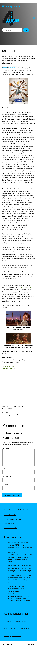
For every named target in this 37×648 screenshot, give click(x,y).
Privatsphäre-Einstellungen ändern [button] (15, 621)
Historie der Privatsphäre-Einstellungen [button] (17, 628)
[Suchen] (26, 30)
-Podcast (12, 519)
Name (4, 468)
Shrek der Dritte (7, 369)
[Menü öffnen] (34, 18)
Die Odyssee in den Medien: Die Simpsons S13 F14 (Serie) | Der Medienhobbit (18, 545)
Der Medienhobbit (10, 515)
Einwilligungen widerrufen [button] (12, 636)
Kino (23, 406)
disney (7, 415)
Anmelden (31, 644)
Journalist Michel (9, 523)
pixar (10, 415)
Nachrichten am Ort (10, 528)
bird (3, 415)
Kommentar (6, 448)
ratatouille (15, 415)
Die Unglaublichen (25, 287)
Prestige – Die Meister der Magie (20, 571)
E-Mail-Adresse (8, 476)
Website (5, 484)
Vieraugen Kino (12, 6)
